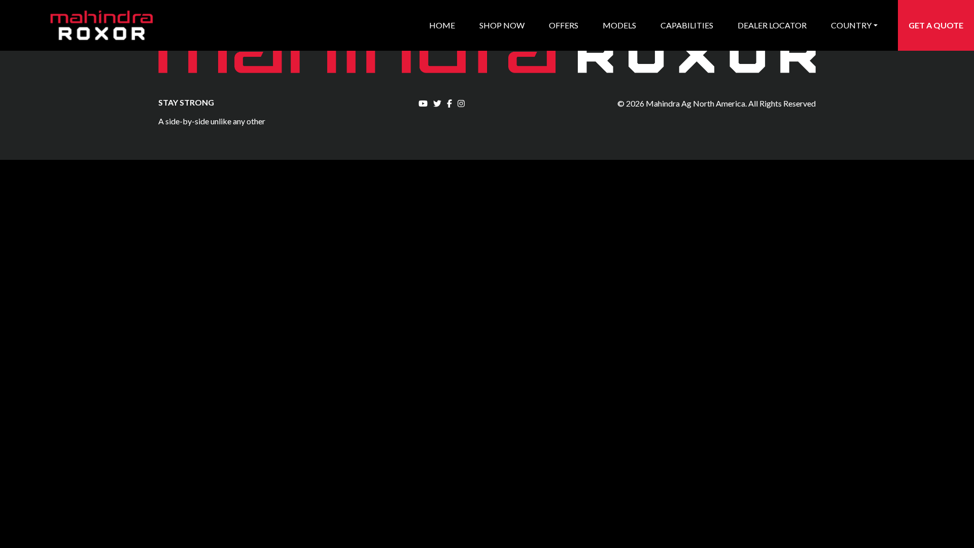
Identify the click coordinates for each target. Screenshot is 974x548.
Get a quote (936, 25)
